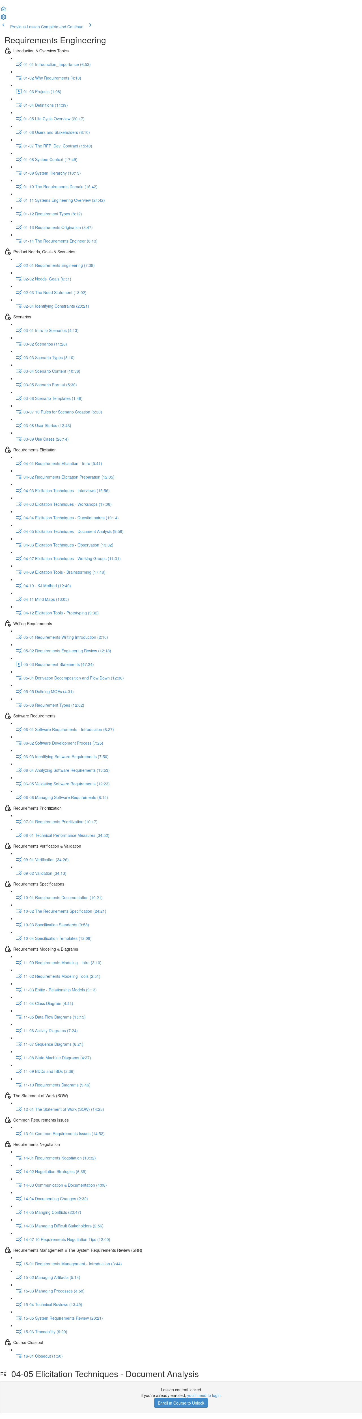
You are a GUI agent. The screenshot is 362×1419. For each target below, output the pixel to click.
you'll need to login (204, 1395)
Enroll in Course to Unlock (181, 1403)
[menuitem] (3, 19)
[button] (3, 11)
